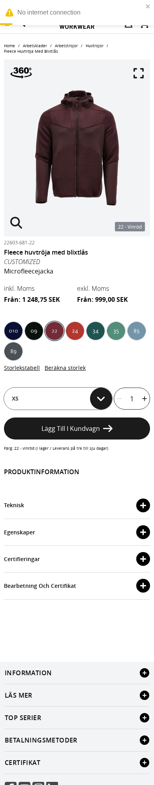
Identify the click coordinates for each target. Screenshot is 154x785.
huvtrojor (94, 45)
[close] (148, 6)
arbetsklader (35, 45)
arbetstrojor (66, 45)
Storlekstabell (22, 367)
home (9, 45)
